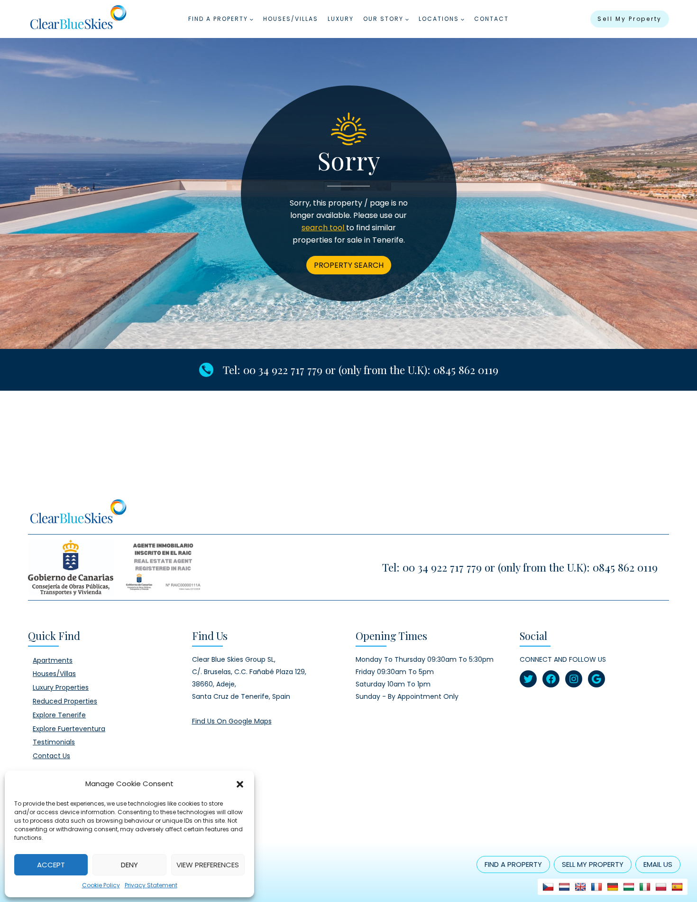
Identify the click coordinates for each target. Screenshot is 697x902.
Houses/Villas (290, 19)
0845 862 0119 (465, 369)
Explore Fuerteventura (69, 728)
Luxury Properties (61, 687)
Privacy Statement (151, 885)
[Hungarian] (628, 887)
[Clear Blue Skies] (78, 19)
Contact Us (51, 756)
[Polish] (661, 887)
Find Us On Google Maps (232, 721)
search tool (324, 227)
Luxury (341, 19)
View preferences (207, 865)
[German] (612, 887)
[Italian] (645, 887)
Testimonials (54, 742)
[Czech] (548, 887)
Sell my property (629, 19)
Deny (129, 865)
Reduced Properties (65, 701)
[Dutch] (564, 887)
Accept (51, 865)
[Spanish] (677, 887)
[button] (240, 784)
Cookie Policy (101, 885)
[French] (596, 887)
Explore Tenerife (59, 715)
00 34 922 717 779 (282, 369)
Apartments (53, 660)
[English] (580, 887)
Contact (491, 19)
